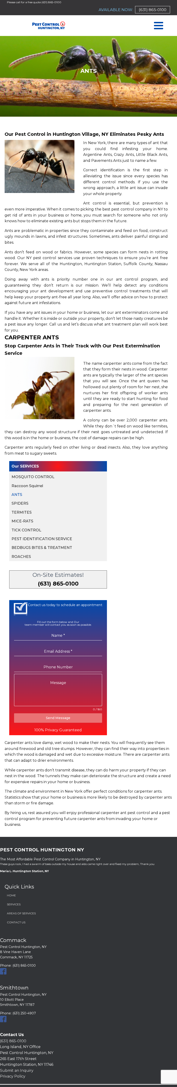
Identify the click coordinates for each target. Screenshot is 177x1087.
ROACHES (21, 556)
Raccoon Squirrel (27, 486)
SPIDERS (20, 503)
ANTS (17, 494)
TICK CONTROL (26, 530)
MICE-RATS (22, 521)
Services (14, 904)
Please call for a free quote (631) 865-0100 (34, 2)
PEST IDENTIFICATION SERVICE (42, 539)
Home (11, 895)
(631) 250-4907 (24, 1013)
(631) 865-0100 (152, 9)
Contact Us (16, 922)
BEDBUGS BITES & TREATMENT (42, 547)
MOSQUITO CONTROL (33, 477)
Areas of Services (21, 913)
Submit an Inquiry (16, 1070)
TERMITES (22, 512)
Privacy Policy (12, 1076)
